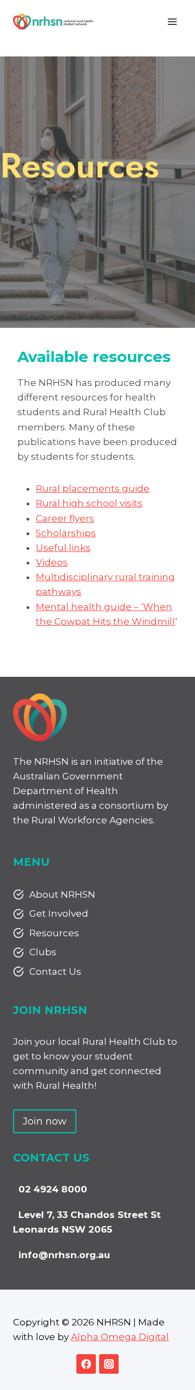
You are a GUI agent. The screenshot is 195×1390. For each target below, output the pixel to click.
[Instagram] (109, 1364)
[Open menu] (172, 21)
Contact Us (55, 971)
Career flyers (65, 518)
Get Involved (58, 913)
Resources (54, 933)
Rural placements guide (93, 488)
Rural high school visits (89, 503)
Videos (52, 562)
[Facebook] (86, 1364)
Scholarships (66, 533)
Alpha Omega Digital (120, 1336)
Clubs (42, 952)
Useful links (63, 547)
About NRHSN (62, 894)
